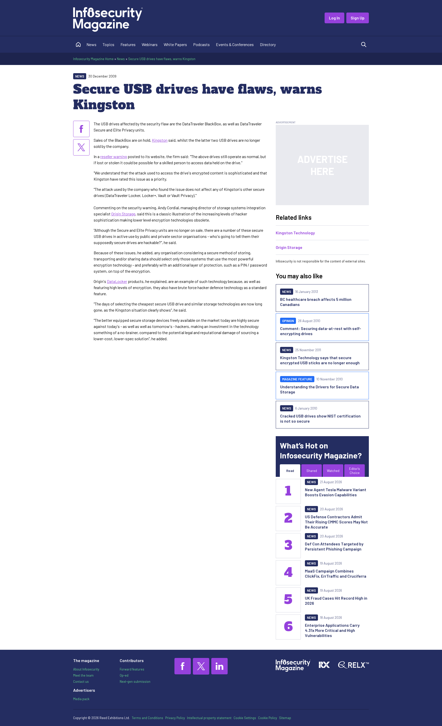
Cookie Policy (267, 718)
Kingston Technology (295, 232)
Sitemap (285, 718)
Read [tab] (290, 471)
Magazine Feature (297, 379)
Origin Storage (123, 213)
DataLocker (117, 281)
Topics (108, 44)
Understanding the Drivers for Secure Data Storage (319, 389)
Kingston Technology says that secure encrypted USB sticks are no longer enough (320, 360)
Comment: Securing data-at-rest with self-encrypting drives (320, 331)
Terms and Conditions (147, 718)
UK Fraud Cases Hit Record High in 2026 (336, 601)
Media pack (81, 699)
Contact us (81, 681)
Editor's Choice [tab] (354, 471)
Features (128, 44)
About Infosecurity (86, 669)
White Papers (175, 44)
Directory (268, 44)
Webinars (150, 44)
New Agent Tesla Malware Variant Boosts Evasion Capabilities (335, 492)
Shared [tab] (311, 471)
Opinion (288, 321)
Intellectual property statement (209, 718)
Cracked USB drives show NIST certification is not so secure (320, 418)
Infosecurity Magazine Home (93, 59)
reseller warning (113, 156)
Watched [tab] (333, 471)
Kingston (160, 140)
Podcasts (201, 44)
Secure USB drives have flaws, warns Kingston (161, 59)
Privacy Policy (175, 718)
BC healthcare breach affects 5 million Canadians (315, 302)
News (91, 44)
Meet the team (83, 675)
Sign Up (357, 17)
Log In (334, 17)
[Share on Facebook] (81, 129)
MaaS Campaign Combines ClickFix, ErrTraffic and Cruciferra (335, 573)
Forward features (132, 669)
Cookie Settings (245, 718)
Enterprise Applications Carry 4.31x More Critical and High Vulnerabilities (332, 630)
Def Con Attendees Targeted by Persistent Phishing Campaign (334, 546)
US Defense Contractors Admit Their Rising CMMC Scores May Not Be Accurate (336, 521)
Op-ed (124, 675)
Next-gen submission (135, 681)
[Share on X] (81, 147)
